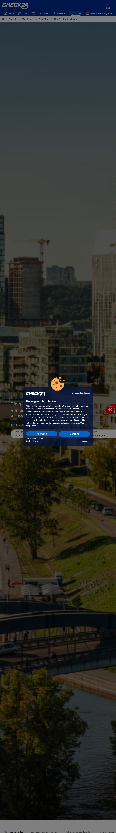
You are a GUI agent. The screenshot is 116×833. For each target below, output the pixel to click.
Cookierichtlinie (32, 441)
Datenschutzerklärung (34, 439)
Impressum (85, 441)
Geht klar (74, 434)
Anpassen (42, 434)
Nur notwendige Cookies (80, 393)
